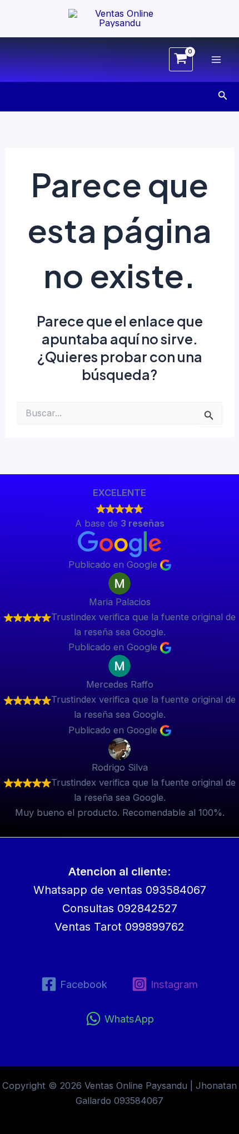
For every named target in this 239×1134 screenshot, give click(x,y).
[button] (223, 96)
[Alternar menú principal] (216, 59)
